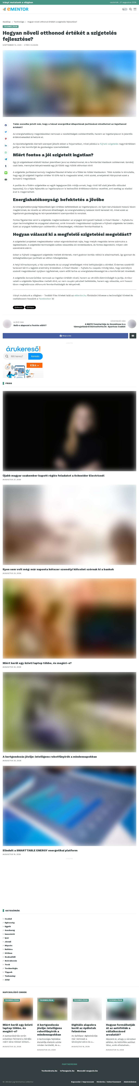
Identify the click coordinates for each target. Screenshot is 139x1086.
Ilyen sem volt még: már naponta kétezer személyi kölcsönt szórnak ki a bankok (58, 569)
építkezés (19, 307)
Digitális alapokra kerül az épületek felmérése (84, 1028)
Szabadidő (10, 957)
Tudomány (10, 976)
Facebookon (45, 298)
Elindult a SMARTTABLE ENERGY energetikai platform (40, 850)
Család (8, 919)
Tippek (8, 972)
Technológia (19, 22)
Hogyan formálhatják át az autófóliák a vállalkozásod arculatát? (120, 1029)
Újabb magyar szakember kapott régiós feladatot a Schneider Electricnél (53, 475)
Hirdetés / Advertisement (109, 1082)
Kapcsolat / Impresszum (82, 1082)
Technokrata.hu (49, 1071)
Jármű (8, 942)
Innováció (10, 934)
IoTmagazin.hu (67, 1071)
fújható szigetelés (109, 144)
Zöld (7, 980)
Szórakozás (11, 961)
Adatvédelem (130, 1082)
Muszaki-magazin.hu (87, 1071)
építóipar (30, 307)
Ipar (7, 938)
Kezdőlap (7, 22)
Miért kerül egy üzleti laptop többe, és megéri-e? (37, 663)
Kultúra (8, 949)
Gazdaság (10, 930)
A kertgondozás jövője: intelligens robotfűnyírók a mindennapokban (50, 756)
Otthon (8, 953)
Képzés (8, 945)
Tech (7, 964)
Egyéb (8, 926)
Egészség (9, 923)
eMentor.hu (80, 295)
